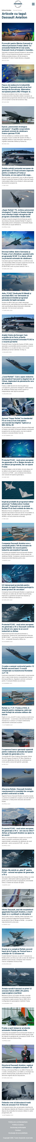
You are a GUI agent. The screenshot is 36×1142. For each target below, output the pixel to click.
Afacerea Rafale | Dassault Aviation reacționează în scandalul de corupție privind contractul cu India (18, 791)
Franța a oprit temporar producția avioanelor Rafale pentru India (16, 1029)
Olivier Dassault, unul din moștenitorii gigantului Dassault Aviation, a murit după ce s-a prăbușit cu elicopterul (17, 912)
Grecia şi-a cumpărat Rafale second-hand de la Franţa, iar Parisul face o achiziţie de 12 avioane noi (17, 951)
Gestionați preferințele (18, 1127)
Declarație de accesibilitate (18, 1133)
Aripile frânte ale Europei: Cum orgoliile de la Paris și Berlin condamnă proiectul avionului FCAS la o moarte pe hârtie (18, 338)
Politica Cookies (18, 1125)
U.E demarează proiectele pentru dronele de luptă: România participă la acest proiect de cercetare (18, 587)
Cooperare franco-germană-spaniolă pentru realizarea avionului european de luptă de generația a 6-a (17, 751)
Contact (18, 1130)
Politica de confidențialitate (18, 1122)
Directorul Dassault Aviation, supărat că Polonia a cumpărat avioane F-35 (17, 1066)
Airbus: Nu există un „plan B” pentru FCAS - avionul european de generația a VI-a (18, 872)
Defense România (6, 10)
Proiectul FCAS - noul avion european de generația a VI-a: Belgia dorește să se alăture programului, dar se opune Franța (18, 463)
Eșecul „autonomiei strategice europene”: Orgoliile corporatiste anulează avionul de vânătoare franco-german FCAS (16, 130)
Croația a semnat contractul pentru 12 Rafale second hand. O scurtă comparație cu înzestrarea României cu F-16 (18, 669)
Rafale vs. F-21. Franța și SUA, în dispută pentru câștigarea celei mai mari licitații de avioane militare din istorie (16, 711)
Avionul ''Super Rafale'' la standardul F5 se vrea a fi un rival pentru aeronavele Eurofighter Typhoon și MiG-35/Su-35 (17, 421)
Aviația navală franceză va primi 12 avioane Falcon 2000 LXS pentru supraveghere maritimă (16, 990)
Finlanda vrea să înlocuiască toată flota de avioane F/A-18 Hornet (16, 1103)
